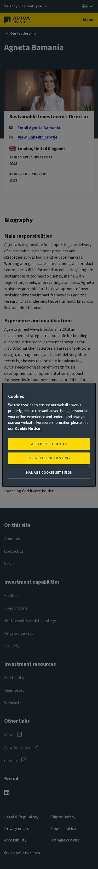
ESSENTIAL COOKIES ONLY (49, 458)
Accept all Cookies (49, 444)
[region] (48, 434)
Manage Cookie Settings (49, 472)
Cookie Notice (27, 428)
